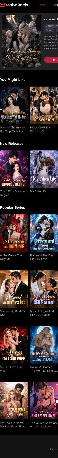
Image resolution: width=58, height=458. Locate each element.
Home (42, 5)
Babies (49, 30)
